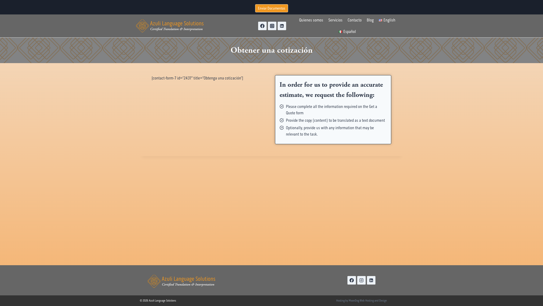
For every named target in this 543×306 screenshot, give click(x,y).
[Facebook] (262, 26)
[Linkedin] (282, 26)
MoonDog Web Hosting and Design (368, 300)
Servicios (335, 20)
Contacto (355, 20)
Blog (370, 20)
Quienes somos (311, 20)
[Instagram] (272, 26)
